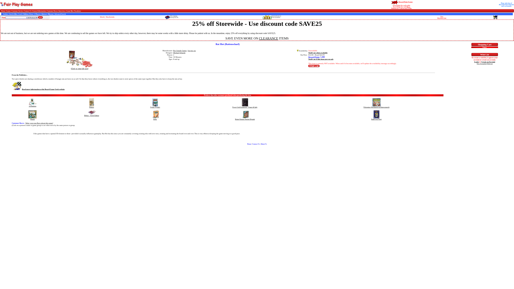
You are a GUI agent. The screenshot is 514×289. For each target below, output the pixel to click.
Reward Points (313, 57)
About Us (264, 144)
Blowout (50, 14)
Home (3, 11)
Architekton (32, 106)
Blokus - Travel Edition (91, 116)
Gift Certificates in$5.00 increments (276, 16)
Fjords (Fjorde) (155, 107)
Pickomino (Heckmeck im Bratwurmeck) (377, 107)
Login (476, 62)
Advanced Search (60, 14)
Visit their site (192, 51)
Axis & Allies (13, 14)
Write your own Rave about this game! (39, 123)
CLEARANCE (268, 38)
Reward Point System (406, 2)
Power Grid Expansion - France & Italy (244, 107)
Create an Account (488, 62)
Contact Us (27, 11)
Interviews (62, 11)
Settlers (5, 14)
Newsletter (77, 11)
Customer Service (17, 11)
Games (8, 11)
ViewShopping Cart (441, 17)
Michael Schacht (179, 53)
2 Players (37, 14)
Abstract (44, 14)
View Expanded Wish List (485, 63)
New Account (110, 17)
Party (31, 14)
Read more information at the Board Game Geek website (43, 89)
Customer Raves (52, 11)
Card (20, 14)
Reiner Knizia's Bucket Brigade (245, 119)
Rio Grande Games (180, 51)
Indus (155, 119)
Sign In (102, 17)
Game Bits (69, 11)
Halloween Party (376, 119)
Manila (32, 119)
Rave (408, 7)
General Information (39, 11)
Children (25, 14)
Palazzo (91, 107)
